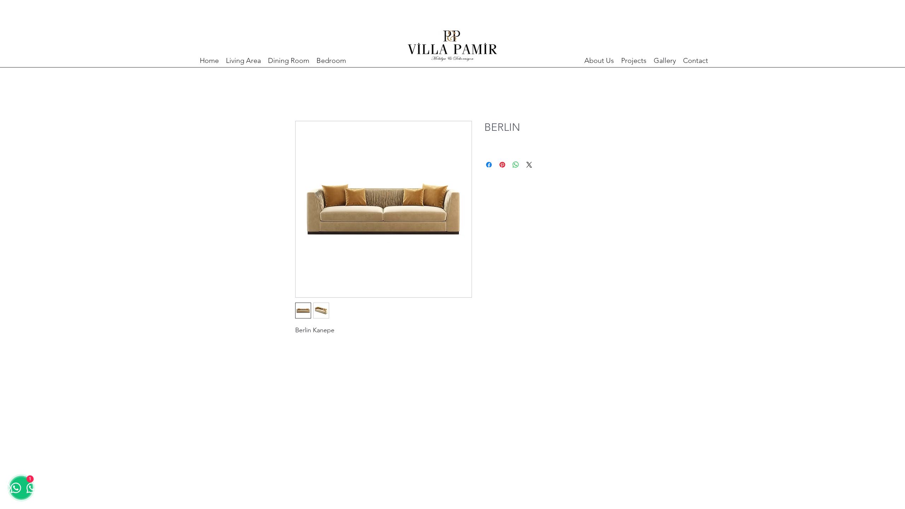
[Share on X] (529, 164)
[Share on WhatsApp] (516, 164)
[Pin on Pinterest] (502, 164)
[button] (243, 60)
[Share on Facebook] (489, 164)
